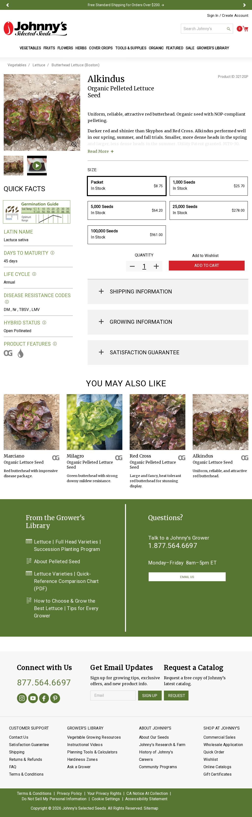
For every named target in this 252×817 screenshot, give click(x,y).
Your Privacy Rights (104, 793)
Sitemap (151, 808)
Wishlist (211, 759)
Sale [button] (190, 48)
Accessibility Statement (146, 799)
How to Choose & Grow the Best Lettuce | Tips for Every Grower (66, 608)
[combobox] (207, 29)
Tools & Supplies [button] (130, 48)
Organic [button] (156, 48)
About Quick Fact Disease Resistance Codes (7, 302)
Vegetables (17, 65)
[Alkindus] (220, 422)
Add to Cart (206, 265)
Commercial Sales (220, 737)
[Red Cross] (157, 422)
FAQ (12, 767)
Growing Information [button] (141, 322)
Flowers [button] (65, 48)
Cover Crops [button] (101, 48)
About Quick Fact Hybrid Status (44, 323)
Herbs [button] (81, 48)
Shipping (17, 752)
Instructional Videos (85, 744)
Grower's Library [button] (213, 48)
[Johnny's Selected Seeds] (35, 28)
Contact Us (18, 737)
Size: (92, 170)
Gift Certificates (218, 774)
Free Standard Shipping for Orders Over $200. (124, 5)
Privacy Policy (69, 793)
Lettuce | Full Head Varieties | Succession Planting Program (67, 545)
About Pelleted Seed (57, 561)
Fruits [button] (49, 48)
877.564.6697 (44, 682)
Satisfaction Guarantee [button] (144, 352)
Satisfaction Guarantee (29, 744)
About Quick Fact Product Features (55, 344)
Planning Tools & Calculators (92, 752)
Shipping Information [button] (141, 292)
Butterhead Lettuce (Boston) (75, 65)
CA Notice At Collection (147, 793)
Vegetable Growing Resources (94, 737)
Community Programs (158, 767)
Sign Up (150, 695)
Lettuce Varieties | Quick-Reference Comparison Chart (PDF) (66, 581)
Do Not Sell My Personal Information (54, 799)
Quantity (144, 255)
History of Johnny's (156, 752)
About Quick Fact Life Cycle (34, 274)
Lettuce (39, 65)
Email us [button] (187, 577)
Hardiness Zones (82, 759)
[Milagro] (94, 422)
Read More (98, 151)
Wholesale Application (223, 744)
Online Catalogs (217, 767)
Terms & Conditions (26, 774)
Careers (146, 759)
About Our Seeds (154, 737)
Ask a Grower (79, 767)
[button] (7, 5)
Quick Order (214, 752)
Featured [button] (174, 48)
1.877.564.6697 (172, 546)
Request (176, 695)
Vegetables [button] (30, 48)
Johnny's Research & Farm (162, 744)
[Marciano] (31, 422)
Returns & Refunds (25, 759)
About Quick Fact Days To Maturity (52, 253)
